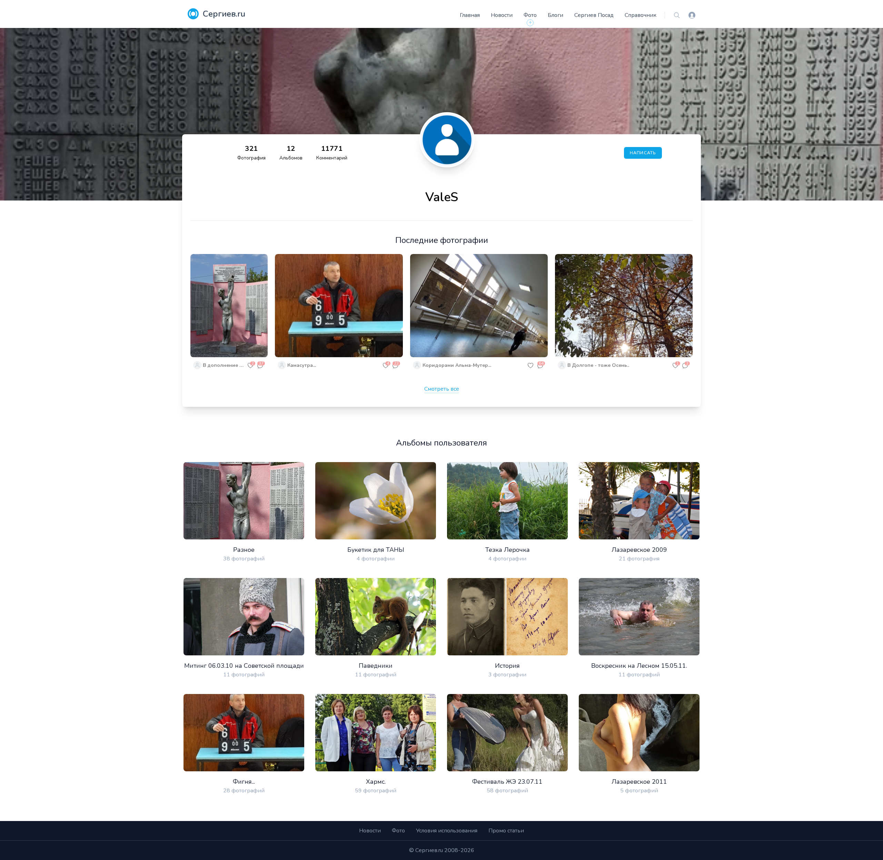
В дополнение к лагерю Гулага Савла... (224, 365)
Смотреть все (441, 389)
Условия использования (446, 830)
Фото (530, 15)
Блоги (555, 15)
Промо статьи (506, 830)
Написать (643, 153)
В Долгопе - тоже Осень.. (598, 365)
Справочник (640, 15)
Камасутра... (301, 365)
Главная (470, 15)
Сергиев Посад (594, 15)
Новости (502, 15)
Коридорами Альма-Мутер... (457, 365)
